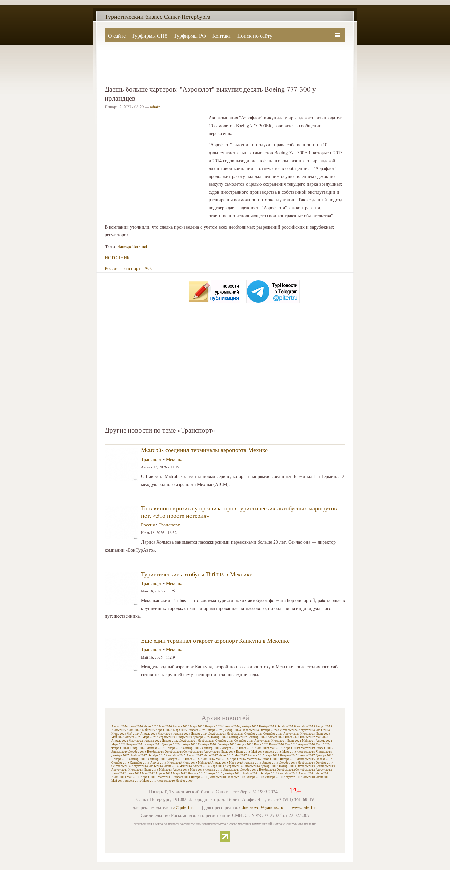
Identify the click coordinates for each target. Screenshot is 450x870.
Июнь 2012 (134, 773)
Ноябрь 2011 (250, 773)
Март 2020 (323, 744)
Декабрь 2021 (188, 741)
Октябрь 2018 (174, 752)
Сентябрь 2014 (121, 766)
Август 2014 (139, 766)
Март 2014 (217, 766)
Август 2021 (262, 741)
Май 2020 (291, 744)
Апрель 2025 (163, 730)
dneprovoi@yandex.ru (262, 807)
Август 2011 (306, 773)
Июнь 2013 (151, 770)
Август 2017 (194, 755)
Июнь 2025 (134, 730)
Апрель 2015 (219, 763)
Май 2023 (117, 737)
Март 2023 (149, 737)
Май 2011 (133, 777)
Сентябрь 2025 (305, 726)
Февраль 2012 (197, 773)
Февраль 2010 (166, 781)
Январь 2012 (214, 773)
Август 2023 (291, 733)
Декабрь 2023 (217, 733)
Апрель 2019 (291, 748)
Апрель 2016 (237, 759)
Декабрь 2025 (249, 726)
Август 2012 (324, 770)
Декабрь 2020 (171, 744)
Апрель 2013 (181, 770)
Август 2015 (158, 763)
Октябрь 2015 (120, 763)
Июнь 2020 (276, 744)
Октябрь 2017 (157, 755)
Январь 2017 (306, 755)
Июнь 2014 (171, 766)
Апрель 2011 (148, 777)
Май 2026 (165, 726)
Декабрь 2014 (288, 763)
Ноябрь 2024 (250, 730)
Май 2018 (257, 752)
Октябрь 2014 (325, 763)
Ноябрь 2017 (138, 755)
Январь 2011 (199, 777)
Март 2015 (236, 763)
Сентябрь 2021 (244, 741)
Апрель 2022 (119, 741)
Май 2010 (117, 781)
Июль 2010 (307, 777)
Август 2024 (306, 730)
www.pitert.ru (305, 807)
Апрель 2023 (133, 737)
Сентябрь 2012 (305, 770)
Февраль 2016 (270, 759)
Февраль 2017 (289, 755)
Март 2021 (118, 744)
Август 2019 (230, 748)
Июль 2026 (135, 726)
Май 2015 (204, 763)
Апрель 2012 (163, 773)
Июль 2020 (261, 744)
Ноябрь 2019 (174, 748)
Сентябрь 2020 (226, 744)
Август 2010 (291, 777)
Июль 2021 (278, 741)
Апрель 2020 (306, 744)
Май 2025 (148, 730)
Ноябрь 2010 (235, 777)
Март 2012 (180, 773)
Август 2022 (276, 737)
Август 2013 (119, 770)
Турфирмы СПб (149, 35)
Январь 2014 (251, 766)
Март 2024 (165, 733)
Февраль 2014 (234, 766)
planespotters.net (131, 246)
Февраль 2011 (181, 777)
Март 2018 (289, 752)
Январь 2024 (199, 733)
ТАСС (147, 268)
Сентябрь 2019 (211, 748)
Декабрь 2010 (217, 777)
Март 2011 (165, 777)
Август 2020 (245, 744)
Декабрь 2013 (269, 766)
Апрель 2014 (201, 766)
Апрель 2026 (181, 726)
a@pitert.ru (184, 807)
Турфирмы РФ (190, 35)
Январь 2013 (231, 770)
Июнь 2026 (151, 726)
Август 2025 (324, 726)
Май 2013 (165, 770)
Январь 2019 (119, 752)
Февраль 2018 (306, 752)
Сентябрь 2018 (193, 752)
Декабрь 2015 (306, 759)
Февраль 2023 (166, 737)
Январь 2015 (270, 763)
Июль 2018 (228, 752)
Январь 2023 (184, 737)
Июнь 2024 (118, 733)
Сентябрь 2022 (257, 737)
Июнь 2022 (307, 737)
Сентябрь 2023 (273, 733)
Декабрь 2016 (324, 755)
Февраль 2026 (214, 726)
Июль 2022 (292, 737)
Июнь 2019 (261, 748)
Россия (111, 268)
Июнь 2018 (243, 752)
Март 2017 (272, 755)
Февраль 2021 (135, 744)
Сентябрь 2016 (157, 759)
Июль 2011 (323, 773)
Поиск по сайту (254, 35)
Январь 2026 (231, 726)
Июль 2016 (192, 759)
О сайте (117, 35)
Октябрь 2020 (207, 744)
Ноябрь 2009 (184, 781)
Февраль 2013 (214, 770)
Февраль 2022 (152, 741)
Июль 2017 (211, 755)
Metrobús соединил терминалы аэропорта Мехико (204, 450)
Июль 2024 (323, 730)
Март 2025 (180, 730)
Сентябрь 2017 (176, 755)
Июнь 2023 (323, 733)
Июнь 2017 (226, 755)
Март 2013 (197, 770)
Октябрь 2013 (306, 766)
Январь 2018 (324, 752)
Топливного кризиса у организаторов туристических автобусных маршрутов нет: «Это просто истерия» (239, 511)
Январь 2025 (214, 730)
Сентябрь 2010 (273, 777)
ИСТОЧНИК (117, 258)
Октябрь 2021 (224, 741)
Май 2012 (148, 773)
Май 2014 (185, 766)
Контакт (221, 35)
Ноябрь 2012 (267, 770)
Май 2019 (276, 748)
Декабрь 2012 (249, 770)
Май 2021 (308, 741)
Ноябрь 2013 (287, 766)
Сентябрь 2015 (140, 763)
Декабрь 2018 (137, 752)
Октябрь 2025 (286, 726)
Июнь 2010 (323, 777)
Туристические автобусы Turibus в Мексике (196, 574)
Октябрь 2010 (253, 777)
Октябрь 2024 (269, 730)
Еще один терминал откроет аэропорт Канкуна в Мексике (215, 640)
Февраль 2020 (120, 748)
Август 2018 (212, 752)
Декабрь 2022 (202, 737)
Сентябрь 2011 (288, 773)
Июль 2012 (118, 773)
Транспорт (130, 268)
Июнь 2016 (207, 759)
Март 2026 (197, 726)
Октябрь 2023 (253, 733)
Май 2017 (240, 755)
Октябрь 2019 (192, 748)
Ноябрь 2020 (188, 744)
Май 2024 (133, 733)
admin (155, 107)
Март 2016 (254, 759)
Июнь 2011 (118, 777)
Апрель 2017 (256, 755)
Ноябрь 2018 (155, 752)
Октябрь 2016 (138, 759)
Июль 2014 (156, 766)
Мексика (174, 459)
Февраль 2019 (324, 748)
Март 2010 (149, 781)
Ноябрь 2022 (219, 737)
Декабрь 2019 (156, 748)
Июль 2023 (307, 733)
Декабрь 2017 (120, 755)
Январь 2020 (138, 748)
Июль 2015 (174, 763)
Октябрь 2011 (269, 773)
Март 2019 (308, 748)
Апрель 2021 (324, 741)
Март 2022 (136, 741)
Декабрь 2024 (232, 730)
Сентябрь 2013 (325, 766)
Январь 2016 (288, 759)
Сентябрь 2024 (288, 730)
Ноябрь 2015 (324, 759)
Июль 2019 (246, 748)
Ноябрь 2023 (235, 733)
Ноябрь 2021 (206, 741)
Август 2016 (176, 759)
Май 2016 (222, 759)
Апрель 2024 (148, 733)
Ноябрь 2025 (267, 726)
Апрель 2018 (273, 752)
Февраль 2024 (181, 733)
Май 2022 (322, 737)
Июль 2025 (118, 730)
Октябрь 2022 (238, 737)
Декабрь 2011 (232, 773)
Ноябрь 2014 (306, 763)
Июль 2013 (135, 770)
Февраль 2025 (197, 730)
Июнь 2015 (190, 763)
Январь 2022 (170, 741)
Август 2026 (119, 726)
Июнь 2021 (294, 741)
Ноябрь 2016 (119, 759)
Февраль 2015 (253, 763)
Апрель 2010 (133, 781)
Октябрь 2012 (286, 770)
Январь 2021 (153, 744)
